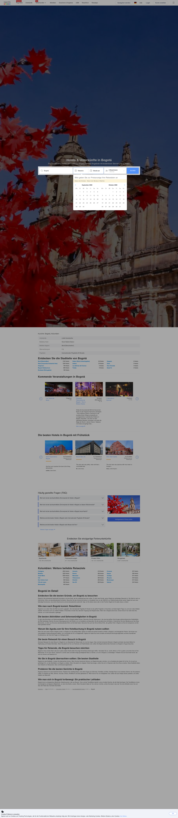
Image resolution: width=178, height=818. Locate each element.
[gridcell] (80, 191)
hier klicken (123, 816)
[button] (75, 185)
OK (173, 813)
